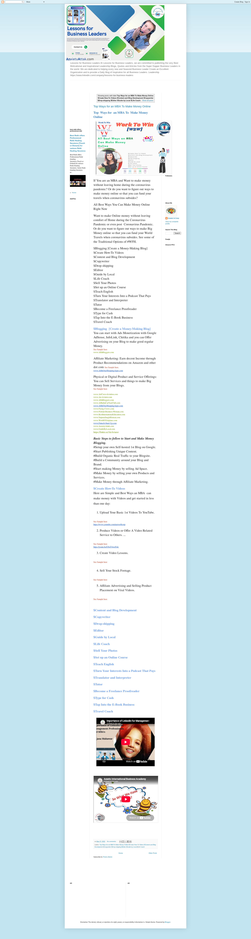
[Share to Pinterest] (130, 841)
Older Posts (153, 853)
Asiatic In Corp (173, 218)
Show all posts (147, 100)
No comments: (112, 841)
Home (121, 853)
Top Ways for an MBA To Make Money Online (122, 106)
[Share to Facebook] (128, 841)
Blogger (167, 922)
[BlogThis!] (123, 841)
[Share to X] (125, 841)
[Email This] (120, 841)
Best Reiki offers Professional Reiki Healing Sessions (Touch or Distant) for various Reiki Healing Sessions (77, 143)
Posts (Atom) (107, 857)
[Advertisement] (100, 84)
